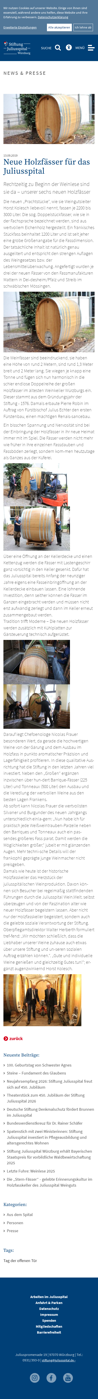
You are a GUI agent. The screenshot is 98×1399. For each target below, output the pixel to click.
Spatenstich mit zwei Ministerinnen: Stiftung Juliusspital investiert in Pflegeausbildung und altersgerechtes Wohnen (47, 1137)
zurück (16, 1038)
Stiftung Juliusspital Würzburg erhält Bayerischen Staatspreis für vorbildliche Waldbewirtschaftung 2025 (49, 1157)
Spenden (49, 1320)
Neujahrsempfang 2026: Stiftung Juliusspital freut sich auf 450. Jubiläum (49, 1084)
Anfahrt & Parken (49, 1302)
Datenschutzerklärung (53, 17)
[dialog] (49, 17)
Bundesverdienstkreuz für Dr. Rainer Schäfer (45, 1123)
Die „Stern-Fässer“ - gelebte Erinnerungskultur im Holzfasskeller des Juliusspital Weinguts (49, 1182)
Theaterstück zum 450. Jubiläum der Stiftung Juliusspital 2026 (46, 1098)
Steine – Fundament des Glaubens (36, 1073)
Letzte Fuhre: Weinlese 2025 (31, 1171)
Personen (15, 1222)
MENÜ (80, 47)
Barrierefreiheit (49, 1332)
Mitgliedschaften (49, 1326)
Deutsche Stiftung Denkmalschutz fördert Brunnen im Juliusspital (50, 1112)
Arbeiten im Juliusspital (49, 1296)
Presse (12, 1230)
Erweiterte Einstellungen (20, 27)
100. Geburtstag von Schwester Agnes (39, 1065)
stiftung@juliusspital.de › (58, 1360)
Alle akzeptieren (59, 27)
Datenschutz (49, 1308)
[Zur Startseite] (24, 49)
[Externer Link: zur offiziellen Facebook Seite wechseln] (52, 1376)
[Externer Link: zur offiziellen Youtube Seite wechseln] (67, 1376)
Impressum (49, 1314)
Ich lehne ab (83, 27)
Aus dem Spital (20, 1214)
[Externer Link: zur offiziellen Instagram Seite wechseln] (35, 1376)
